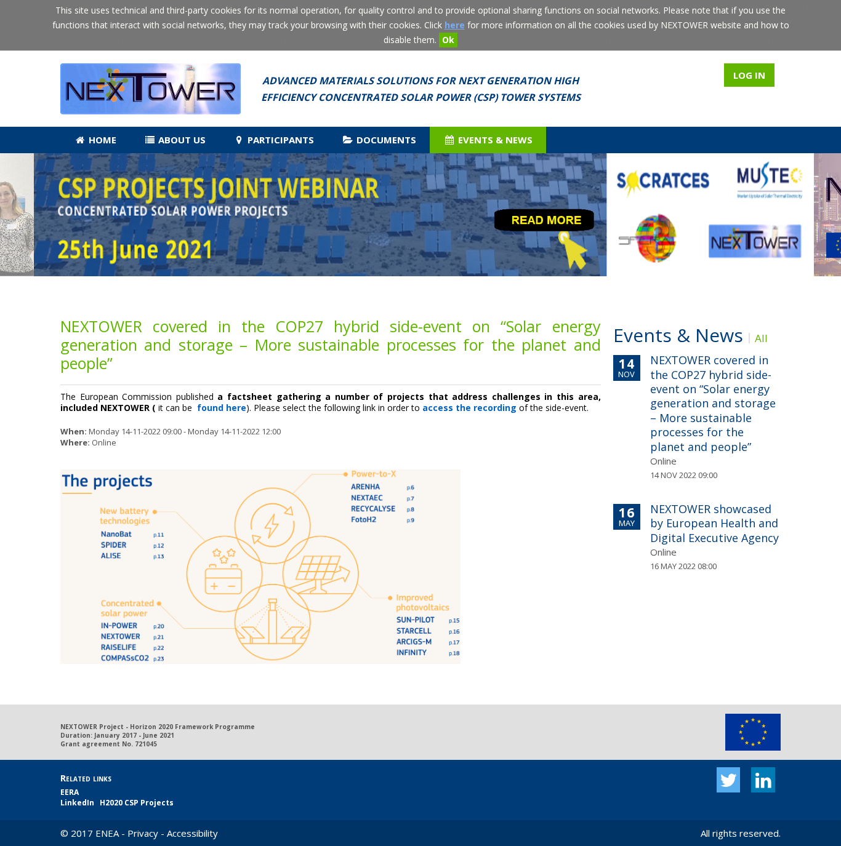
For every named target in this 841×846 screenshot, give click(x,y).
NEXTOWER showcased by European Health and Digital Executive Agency (714, 523)
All (761, 338)
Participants (279, 140)
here (455, 25)
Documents (385, 140)
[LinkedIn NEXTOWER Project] (763, 779)
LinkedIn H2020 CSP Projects (117, 802)
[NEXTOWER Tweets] (729, 779)
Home (101, 140)
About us (181, 140)
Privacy (142, 833)
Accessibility (192, 833)
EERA (69, 792)
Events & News (494, 140)
